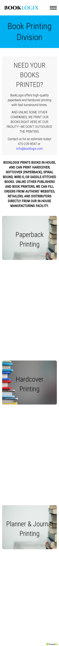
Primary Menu (53, 8)
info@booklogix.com (29, 149)
